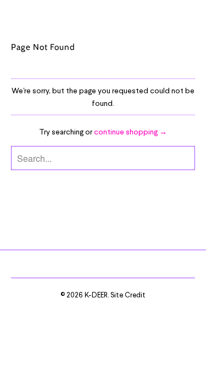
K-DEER (96, 294)
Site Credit (128, 294)
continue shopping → (130, 131)
